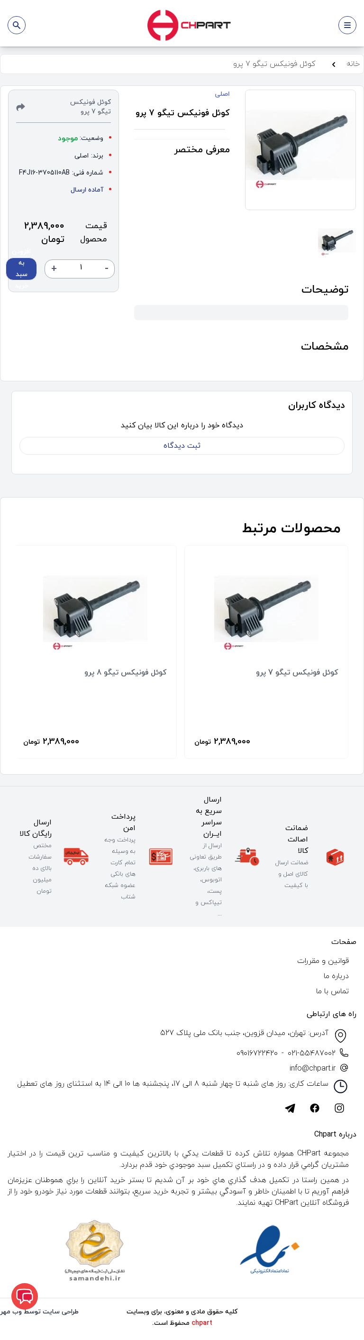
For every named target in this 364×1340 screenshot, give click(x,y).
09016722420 (257, 1053)
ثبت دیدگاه (182, 446)
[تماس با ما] (24, 1296)
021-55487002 (312, 1053)
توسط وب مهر (20, 1311)
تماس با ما (332, 991)
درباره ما (336, 976)
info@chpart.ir (313, 1068)
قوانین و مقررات (323, 961)
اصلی (222, 94)
